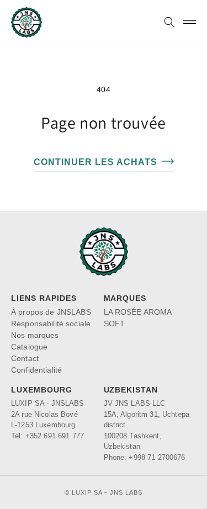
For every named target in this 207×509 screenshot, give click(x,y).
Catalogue (29, 346)
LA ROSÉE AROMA (138, 311)
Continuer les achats (95, 162)
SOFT (114, 323)
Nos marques (35, 335)
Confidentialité (36, 369)
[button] (169, 22)
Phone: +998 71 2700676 (144, 457)
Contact (25, 358)
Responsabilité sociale (51, 323)
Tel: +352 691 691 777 (47, 436)
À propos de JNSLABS (51, 311)
